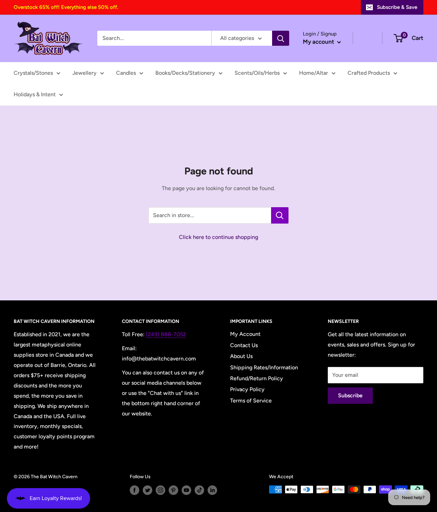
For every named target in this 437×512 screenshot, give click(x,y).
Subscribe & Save (397, 7)
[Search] (280, 38)
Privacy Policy (247, 389)
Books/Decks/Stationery (185, 73)
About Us (241, 356)
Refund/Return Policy (256, 378)
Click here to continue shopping (218, 237)
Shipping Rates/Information (264, 367)
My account (319, 41)
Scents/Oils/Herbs (257, 73)
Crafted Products (369, 73)
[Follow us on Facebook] (134, 490)
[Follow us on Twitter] (147, 490)
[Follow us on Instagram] (160, 490)
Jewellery (84, 73)
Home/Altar (313, 73)
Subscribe (350, 395)
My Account (245, 334)
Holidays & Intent (35, 94)
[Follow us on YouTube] (186, 490)
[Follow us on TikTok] (199, 490)
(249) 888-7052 (166, 334)
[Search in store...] (279, 215)
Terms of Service (251, 400)
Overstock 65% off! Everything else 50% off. (66, 7)
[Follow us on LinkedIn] (212, 490)
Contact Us (244, 345)
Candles (126, 73)
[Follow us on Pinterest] (173, 490)
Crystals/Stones (33, 73)
